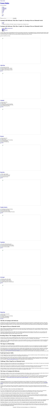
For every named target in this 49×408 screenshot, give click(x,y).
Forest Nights (4, 3)
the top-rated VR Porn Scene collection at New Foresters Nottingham (17, 377)
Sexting (3, 9)
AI (2, 13)
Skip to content (2, 0)
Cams (3, 10)
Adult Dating (4, 8)
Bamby (4, 29)
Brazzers (2, 136)
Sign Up (1, 70)
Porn (3, 11)
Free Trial (1, 106)
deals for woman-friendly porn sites (12, 359)
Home (3, 7)
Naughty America (3, 207)
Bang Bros (2, 172)
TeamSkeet (2, 242)
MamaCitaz (2, 312)
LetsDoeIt (2, 100)
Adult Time (2, 65)
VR (2, 12)
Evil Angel (2, 277)
